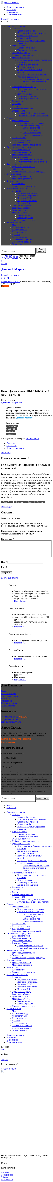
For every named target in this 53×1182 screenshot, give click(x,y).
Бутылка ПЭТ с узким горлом (31, 113)
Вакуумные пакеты (21, 142)
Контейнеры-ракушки (27, 99)
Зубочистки (17, 169)
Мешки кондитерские (22, 179)
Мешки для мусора (20, 213)
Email (5, 567)
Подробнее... (20, 601)
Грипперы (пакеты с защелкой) (26, 145)
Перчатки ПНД (24, 198)
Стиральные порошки (22, 239)
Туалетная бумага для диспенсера (32, 162)
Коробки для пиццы (26, 67)
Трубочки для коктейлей (23, 166)
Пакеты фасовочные (21, 140)
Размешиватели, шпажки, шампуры (28, 171)
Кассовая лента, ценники (23, 186)
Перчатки (16, 191)
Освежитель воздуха (21, 242)
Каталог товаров (8, 693)
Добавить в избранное (11, 402)
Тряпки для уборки (21, 208)
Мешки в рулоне (25, 217)
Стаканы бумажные (26, 31)
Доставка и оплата (15, 448)
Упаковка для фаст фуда (28, 77)
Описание (11, 443)
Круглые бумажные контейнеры (32, 74)
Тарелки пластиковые (27, 50)
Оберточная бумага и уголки (36, 79)
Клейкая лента (18, 183)
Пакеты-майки (19, 137)
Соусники (16, 103)
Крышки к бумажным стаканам (31, 33)
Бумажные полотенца (22, 154)
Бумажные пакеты (20, 120)
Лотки (15, 106)
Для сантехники (19, 237)
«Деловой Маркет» (24, 418)
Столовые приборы (21, 52)
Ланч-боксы (17, 101)
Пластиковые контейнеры (24, 86)
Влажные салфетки (21, 149)
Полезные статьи (9, 703)
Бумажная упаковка (21, 57)
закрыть (4, 1049)
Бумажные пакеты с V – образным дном (34, 129)
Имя (4, 561)
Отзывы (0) (12, 445)
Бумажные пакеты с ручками (30, 123)
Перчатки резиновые (27, 200)
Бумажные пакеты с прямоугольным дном (33, 133)
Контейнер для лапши (27, 65)
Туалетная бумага (20, 157)
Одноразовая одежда (21, 205)
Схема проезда (8, 706)
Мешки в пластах (25, 215)
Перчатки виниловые (27, 193)
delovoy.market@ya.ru (11, 722)
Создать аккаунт (8, 1069)
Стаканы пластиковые (27, 35)
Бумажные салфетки (21, 152)
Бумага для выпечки (21, 176)
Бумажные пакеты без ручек (30, 125)
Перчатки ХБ (23, 203)
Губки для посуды (20, 210)
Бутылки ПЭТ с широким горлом (33, 116)
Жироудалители (19, 230)
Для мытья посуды (20, 227)
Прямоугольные (24, 94)
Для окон (16, 234)
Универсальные (19, 244)
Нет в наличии (13, 282)
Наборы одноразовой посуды (25, 55)
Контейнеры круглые (27, 96)
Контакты (5, 698)
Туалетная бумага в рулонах (30, 159)
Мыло (15, 225)
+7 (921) (9, 256)
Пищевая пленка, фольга (23, 220)
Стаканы (16, 28)
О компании (7, 701)
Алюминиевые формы (22, 108)
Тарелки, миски (19, 45)
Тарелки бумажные (26, 48)
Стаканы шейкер (25, 38)
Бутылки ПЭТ (18, 111)
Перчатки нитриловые (27, 196)
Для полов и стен (20, 232)
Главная (4, 282)
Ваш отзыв (7, 539)
